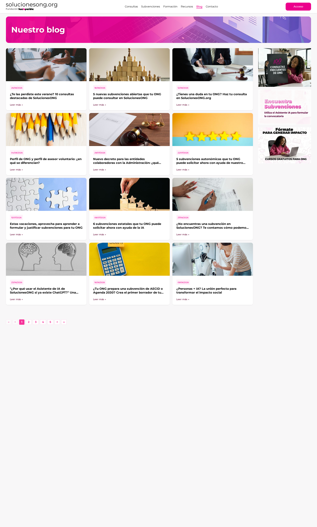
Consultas (131, 6)
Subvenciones (150, 6)
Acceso (298, 6)
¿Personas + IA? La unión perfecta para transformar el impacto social (206, 290)
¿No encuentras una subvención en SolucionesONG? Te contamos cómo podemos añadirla (212, 227)
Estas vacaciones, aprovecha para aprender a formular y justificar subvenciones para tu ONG (46, 226)
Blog (199, 6)
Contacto (212, 6)
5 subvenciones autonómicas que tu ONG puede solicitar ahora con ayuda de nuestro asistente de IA (209, 162)
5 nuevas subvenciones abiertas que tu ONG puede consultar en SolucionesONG (127, 96)
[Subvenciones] (284, 107)
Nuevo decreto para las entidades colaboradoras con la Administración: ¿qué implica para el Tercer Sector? (126, 162)
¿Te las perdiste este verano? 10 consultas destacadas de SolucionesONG (42, 96)
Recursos (187, 6)
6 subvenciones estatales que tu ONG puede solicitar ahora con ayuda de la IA (127, 226)
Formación (170, 6)
